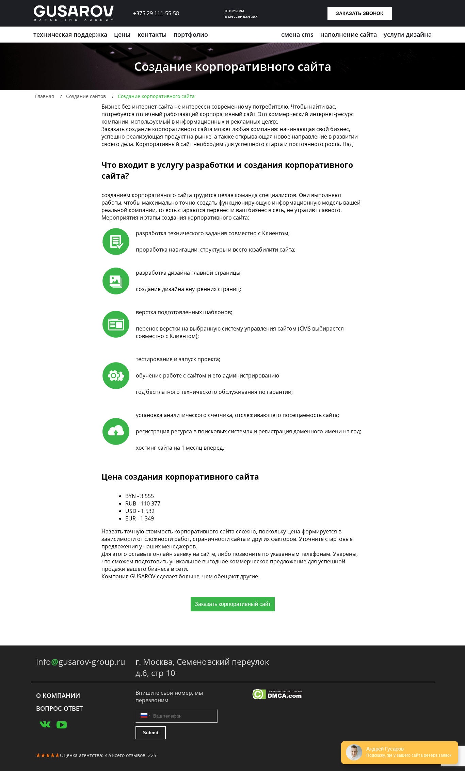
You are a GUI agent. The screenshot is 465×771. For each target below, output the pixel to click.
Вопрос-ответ (59, 708)
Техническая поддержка (70, 34)
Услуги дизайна (408, 34)
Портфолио (191, 34)
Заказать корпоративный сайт (233, 604)
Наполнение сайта (348, 34)
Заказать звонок (359, 13)
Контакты (152, 34)
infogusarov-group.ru (80, 661)
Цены (122, 34)
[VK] (44, 723)
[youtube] (61, 723)
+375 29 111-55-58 (156, 13)
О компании (58, 695)
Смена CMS (297, 34)
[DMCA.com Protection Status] (293, 695)
